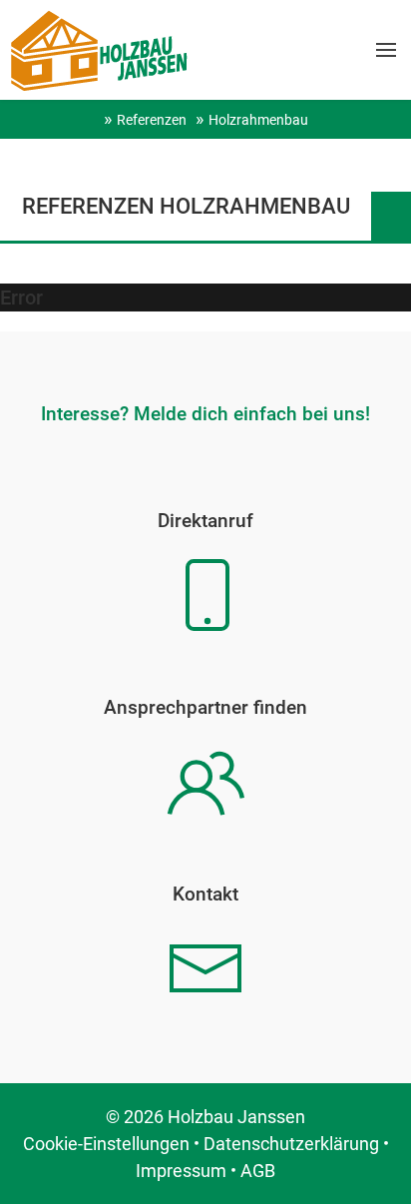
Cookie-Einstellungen (106, 1143)
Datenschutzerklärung (291, 1143)
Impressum (181, 1170)
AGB (257, 1170)
